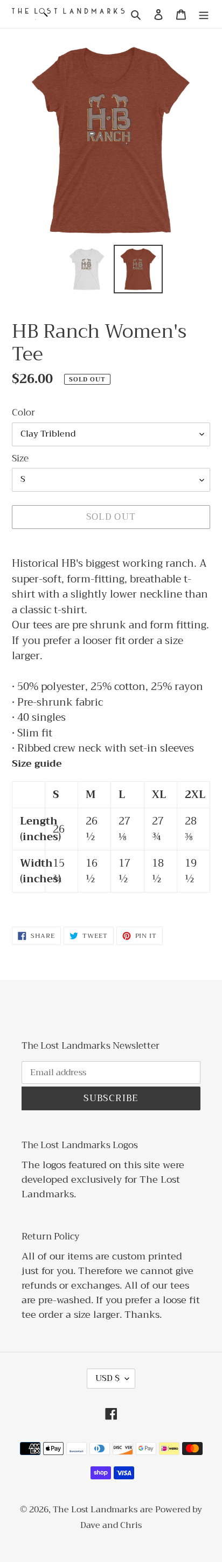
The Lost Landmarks (95, 1509)
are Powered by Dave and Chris (141, 1517)
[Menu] (203, 14)
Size (20, 459)
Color (23, 413)
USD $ (107, 1378)
